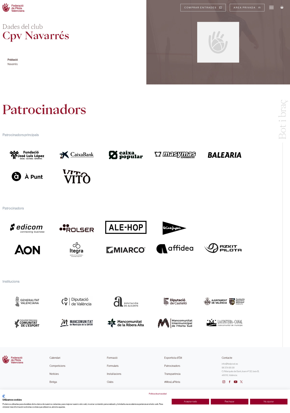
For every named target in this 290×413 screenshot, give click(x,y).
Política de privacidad (158, 394)
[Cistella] (282, 7)
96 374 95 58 (228, 367)
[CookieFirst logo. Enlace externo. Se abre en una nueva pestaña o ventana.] (4, 396)
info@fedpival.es (230, 363)
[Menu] (271, 7)
